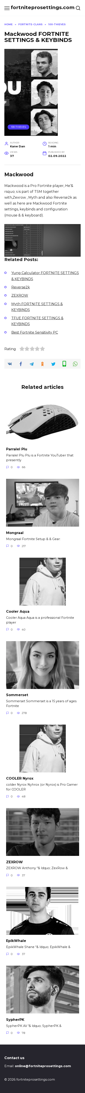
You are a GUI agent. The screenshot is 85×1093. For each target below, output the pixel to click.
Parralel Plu (16, 449)
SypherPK (15, 1019)
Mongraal (15, 533)
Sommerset (17, 695)
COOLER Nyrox (19, 778)
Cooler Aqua (17, 611)
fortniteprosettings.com (43, 7)
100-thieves (18, 126)
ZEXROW (14, 862)
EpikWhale (16, 941)
